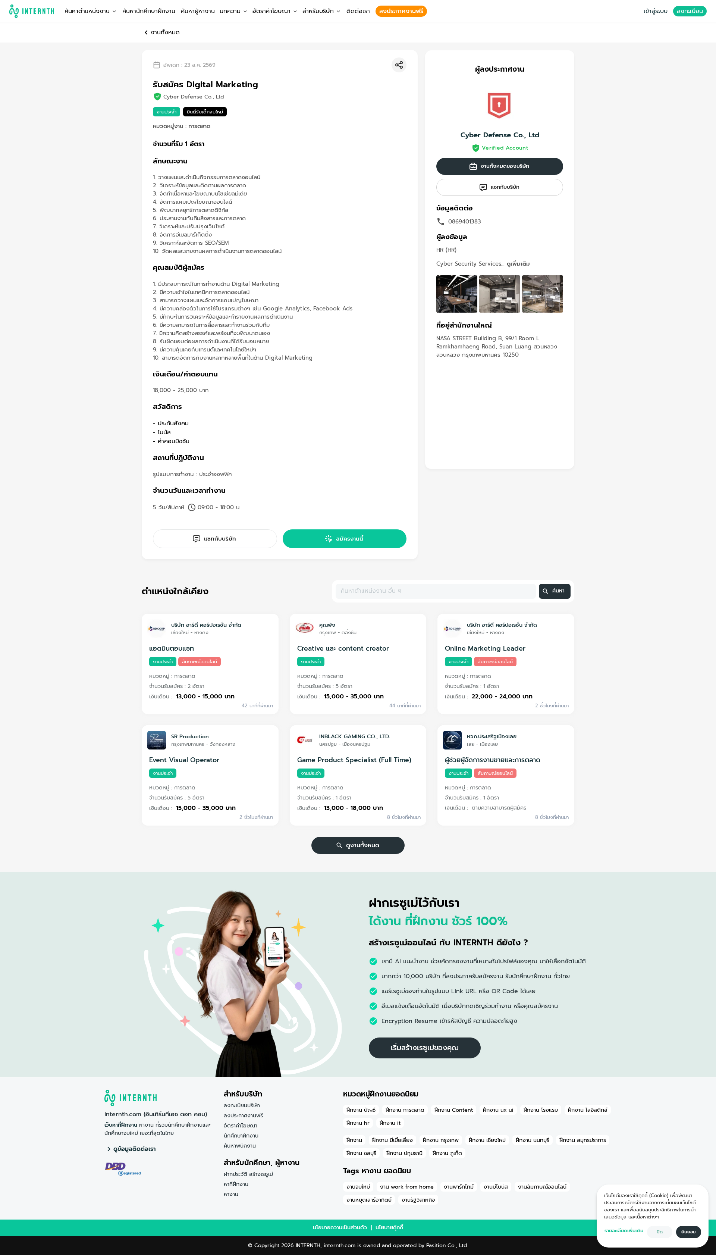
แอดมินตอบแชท (171, 648)
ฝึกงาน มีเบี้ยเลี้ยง (392, 1140)
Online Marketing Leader (485, 648)
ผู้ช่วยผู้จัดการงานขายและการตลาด (492, 760)
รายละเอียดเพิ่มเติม (623, 1230)
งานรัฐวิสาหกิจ (418, 1200)
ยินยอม (688, 1232)
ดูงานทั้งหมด (362, 845)
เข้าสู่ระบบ (656, 11)
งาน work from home (407, 1187)
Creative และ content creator (343, 648)
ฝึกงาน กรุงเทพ (441, 1140)
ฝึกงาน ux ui (498, 1110)
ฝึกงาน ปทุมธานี (404, 1153)
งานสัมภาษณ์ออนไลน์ (542, 1187)
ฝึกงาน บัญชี (361, 1110)
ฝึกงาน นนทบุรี (532, 1140)
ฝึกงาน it (390, 1123)
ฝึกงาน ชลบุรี (361, 1153)
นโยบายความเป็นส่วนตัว (340, 1227)
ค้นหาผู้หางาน (198, 11)
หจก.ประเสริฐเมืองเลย (491, 736)
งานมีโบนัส (496, 1187)
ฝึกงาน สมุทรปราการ (582, 1140)
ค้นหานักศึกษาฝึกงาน (148, 11)
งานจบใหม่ (358, 1187)
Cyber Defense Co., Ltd (500, 135)
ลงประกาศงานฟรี (401, 11)
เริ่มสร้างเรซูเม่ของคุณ (425, 1047)
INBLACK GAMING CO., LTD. (354, 736)
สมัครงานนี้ (349, 539)
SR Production (190, 736)
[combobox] (435, 591)
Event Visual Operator (184, 760)
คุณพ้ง (327, 625)
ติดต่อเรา (358, 11)
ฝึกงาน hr (358, 1123)
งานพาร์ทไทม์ (459, 1187)
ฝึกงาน (354, 1140)
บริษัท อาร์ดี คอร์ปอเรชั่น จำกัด (206, 625)
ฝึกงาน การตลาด (405, 1110)
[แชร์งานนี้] (399, 64)
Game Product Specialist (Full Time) (354, 760)
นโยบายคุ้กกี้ (389, 1227)
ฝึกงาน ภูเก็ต (447, 1153)
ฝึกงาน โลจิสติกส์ (587, 1110)
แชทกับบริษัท (220, 539)
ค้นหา (558, 591)
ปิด (660, 1232)
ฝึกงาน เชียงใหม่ (487, 1140)
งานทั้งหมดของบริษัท (505, 166)
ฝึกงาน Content (453, 1110)
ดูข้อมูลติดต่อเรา (134, 1149)
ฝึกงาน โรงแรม (541, 1110)
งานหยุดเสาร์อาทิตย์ (369, 1200)
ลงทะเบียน (690, 11)
